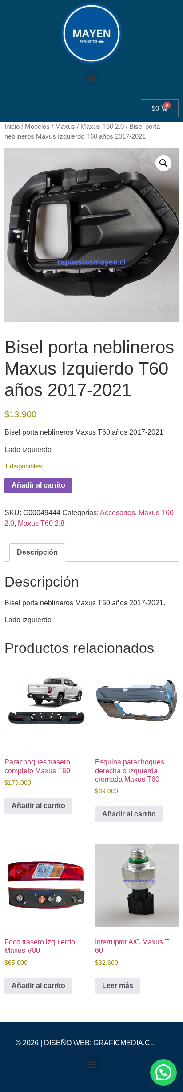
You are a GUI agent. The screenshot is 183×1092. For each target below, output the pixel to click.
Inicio (12, 126)
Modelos (37, 126)
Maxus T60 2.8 (41, 523)
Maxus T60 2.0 (102, 126)
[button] (91, 78)
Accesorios (117, 512)
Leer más (117, 985)
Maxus (65, 126)
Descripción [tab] (37, 552)
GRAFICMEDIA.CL (123, 1043)
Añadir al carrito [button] (38, 805)
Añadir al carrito (38, 485)
